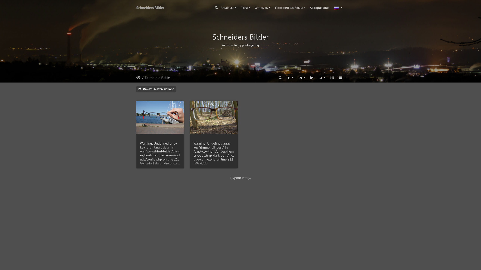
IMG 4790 (201, 163)
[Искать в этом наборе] (280, 78)
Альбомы (227, 8)
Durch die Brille (157, 77)
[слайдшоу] (312, 78)
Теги (244, 8)
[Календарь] (322, 78)
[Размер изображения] (302, 78)
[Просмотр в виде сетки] (332, 78)
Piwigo (246, 178)
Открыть (261, 8)
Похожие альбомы (289, 8)
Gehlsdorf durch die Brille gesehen (160, 163)
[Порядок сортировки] (290, 78)
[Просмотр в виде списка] (340, 78)
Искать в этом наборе (158, 89)
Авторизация (320, 8)
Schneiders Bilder (150, 7)
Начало (138, 78)
